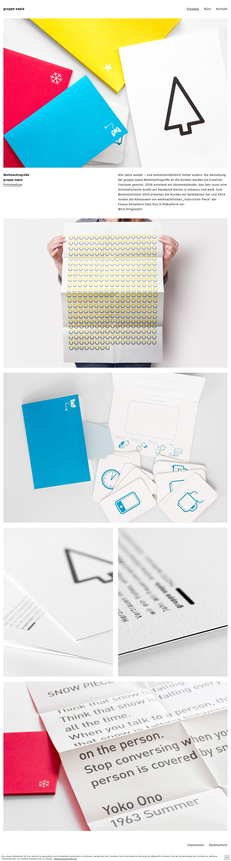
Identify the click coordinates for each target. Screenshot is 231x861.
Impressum (195, 845)
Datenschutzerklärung (65, 859)
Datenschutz (218, 845)
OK (227, 857)
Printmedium (12, 184)
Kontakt (222, 9)
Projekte (193, 9)
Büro (207, 9)
